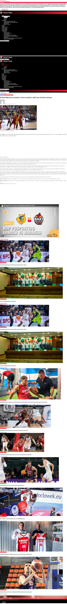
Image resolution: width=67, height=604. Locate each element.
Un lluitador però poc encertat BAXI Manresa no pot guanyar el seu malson (40, 6)
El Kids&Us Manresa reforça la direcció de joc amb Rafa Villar (12, 485)
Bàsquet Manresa (5, 238)
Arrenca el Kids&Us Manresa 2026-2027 (8, 301)
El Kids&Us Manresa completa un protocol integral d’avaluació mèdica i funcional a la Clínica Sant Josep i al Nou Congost (23, 402)
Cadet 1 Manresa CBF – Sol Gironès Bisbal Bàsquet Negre (29, 7)
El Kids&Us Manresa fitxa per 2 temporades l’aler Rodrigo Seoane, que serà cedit (16, 591)
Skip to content (3, 0)
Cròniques (9, 93)
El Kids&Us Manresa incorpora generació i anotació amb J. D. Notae (13, 264)
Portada (11, 95)
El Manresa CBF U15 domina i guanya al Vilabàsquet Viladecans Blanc (40, 4)
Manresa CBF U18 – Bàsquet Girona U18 (44, 3)
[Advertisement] (33, 49)
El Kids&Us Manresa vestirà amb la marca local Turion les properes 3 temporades (16, 554)
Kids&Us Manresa (3, 93)
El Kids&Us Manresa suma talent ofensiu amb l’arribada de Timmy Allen (14, 430)
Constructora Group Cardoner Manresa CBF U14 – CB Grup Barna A (42, 5)
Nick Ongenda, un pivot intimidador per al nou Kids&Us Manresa (12, 518)
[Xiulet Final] (6, 13)
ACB (1, 238)
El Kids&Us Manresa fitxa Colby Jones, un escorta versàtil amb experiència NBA (15, 454)
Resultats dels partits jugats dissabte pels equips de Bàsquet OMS (16, 3)
